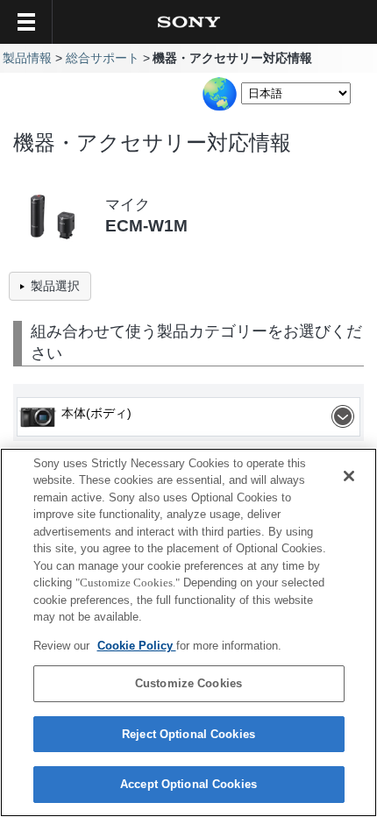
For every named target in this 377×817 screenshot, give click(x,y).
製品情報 (27, 58)
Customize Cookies (188, 683)
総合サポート (102, 58)
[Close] (349, 476)
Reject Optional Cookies (188, 734)
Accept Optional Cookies (188, 784)
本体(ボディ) (96, 413)
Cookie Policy (136, 645)
